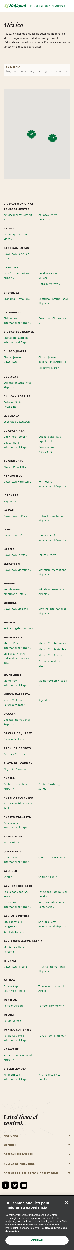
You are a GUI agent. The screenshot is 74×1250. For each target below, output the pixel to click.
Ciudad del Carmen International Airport (17, 340)
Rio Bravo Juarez (48, 367)
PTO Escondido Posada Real (18, 806)
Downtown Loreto (15, 555)
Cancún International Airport (17, 276)
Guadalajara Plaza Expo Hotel (49, 439)
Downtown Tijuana (15, 966)
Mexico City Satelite (50, 655)
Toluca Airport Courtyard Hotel (14, 988)
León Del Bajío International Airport (51, 538)
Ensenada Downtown (17, 421)
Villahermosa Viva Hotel (49, 1077)
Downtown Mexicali (16, 609)
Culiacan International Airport (18, 385)
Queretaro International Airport (17, 860)
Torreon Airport (13, 1005)
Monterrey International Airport (17, 683)
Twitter (14, 1185)
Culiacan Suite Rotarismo (13, 404)
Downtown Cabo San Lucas (16, 256)
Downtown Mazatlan (16, 570)
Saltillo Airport (47, 877)
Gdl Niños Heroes (15, 436)
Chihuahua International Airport (17, 320)
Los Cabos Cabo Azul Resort (16, 894)
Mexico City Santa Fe (51, 649)
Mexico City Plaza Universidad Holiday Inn (16, 658)
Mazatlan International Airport (52, 572)
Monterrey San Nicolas (52, 680)
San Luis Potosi (13, 932)
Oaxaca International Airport (17, 722)
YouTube (24, 1185)
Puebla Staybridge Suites (49, 786)
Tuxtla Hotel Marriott (51, 1035)
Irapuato (9, 501)
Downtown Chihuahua (52, 318)
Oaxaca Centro (13, 739)
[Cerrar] (66, 1203)
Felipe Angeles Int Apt (17, 628)
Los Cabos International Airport (17, 905)
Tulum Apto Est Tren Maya (16, 237)
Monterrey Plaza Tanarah (14, 949)
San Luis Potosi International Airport (51, 924)
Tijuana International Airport (51, 969)
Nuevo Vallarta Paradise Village (14, 702)
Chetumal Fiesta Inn (16, 299)
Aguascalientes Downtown (47, 217)
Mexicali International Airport (52, 611)
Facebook (5, 1185)
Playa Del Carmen (15, 769)
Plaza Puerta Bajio (15, 466)
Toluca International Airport (51, 988)
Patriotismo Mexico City (50, 663)
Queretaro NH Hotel (50, 857)
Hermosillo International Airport (51, 484)
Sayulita (43, 700)
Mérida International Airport (51, 592)
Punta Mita (10, 842)
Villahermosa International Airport (17, 1077)
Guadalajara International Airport (17, 445)
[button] (47, 5)
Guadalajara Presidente (46, 449)
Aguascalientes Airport (18, 215)
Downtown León (14, 535)
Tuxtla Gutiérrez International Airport (17, 1038)
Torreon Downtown (50, 1005)
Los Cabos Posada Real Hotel (52, 894)
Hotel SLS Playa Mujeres (47, 276)
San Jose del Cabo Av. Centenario (51, 905)
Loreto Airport (47, 555)
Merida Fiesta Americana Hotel (14, 592)
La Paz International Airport (50, 518)
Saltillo (8, 877)
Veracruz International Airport (18, 1057)
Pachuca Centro (13, 754)
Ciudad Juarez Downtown (12, 359)
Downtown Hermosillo (17, 481)
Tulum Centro (12, 1020)
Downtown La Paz (15, 516)
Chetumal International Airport (53, 301)
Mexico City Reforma (51, 643)
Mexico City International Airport (17, 646)
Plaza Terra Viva (48, 284)
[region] (37, 1222)
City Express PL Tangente (13, 924)
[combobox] (37, 70)
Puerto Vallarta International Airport (17, 825)
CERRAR (37, 1240)
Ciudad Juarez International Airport (51, 359)
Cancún (10, 267)
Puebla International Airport (16, 786)
